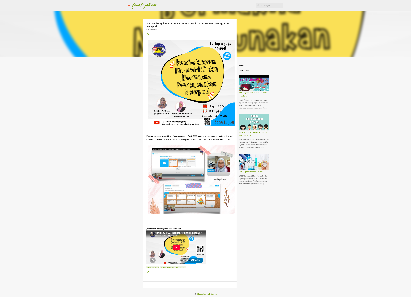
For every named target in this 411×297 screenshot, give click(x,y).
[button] (147, 33)
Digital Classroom (167, 267)
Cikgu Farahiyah (153, 267)
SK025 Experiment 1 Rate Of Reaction (252, 172)
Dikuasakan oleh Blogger (206, 294)
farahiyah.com (145, 5)
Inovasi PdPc (180, 267)
